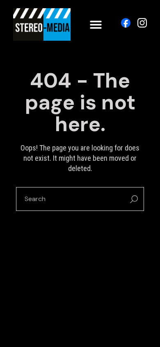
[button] (95, 24)
